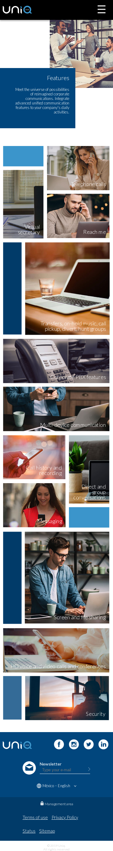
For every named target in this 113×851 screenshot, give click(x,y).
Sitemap (47, 831)
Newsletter (50, 763)
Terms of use (35, 817)
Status (29, 831)
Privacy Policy (65, 817)
